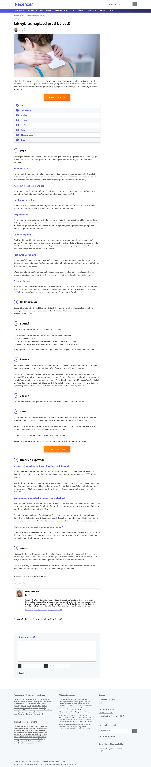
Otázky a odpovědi (29, 135)
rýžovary (17, 706)
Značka (24, 125)
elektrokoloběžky (42, 729)
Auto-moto (91, 10)
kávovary (17, 733)
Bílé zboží (18, 10)
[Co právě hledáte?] (135, 4)
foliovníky (17, 731)
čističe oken (26, 726)
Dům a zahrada (45, 10)
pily (25, 735)
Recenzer (17, 15)
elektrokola (30, 729)
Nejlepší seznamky (27, 743)
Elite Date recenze (31, 741)
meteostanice (44, 733)
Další (111, 10)
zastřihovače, (19, 741)
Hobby (80, 10)
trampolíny (37, 737)
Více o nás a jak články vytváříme (36, 610)
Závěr (23, 140)
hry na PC (29, 731)
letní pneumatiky (31, 733)
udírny (44, 737)
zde (64, 761)
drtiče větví (35, 726)
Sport (71, 10)
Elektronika (31, 10)
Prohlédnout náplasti (57, 97)
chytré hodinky (39, 731)
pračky (23, 706)
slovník (113, 736)
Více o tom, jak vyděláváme (80, 712)
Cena (23, 130)
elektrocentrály (19, 729)
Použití (24, 115)
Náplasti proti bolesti (22, 81)
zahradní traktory (37, 739)
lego (23, 733)
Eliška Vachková (24, 29)
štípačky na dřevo (26, 737)
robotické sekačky (34, 735)
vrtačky (17, 739)
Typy (23, 105)
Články (23, 15)
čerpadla (17, 726)
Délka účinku (26, 110)
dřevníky (44, 726)
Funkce (24, 120)
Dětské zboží (60, 10)
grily (23, 731)
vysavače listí (25, 739)
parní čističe (18, 735)
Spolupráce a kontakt (55, 610)
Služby (102, 10)
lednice (44, 706)
